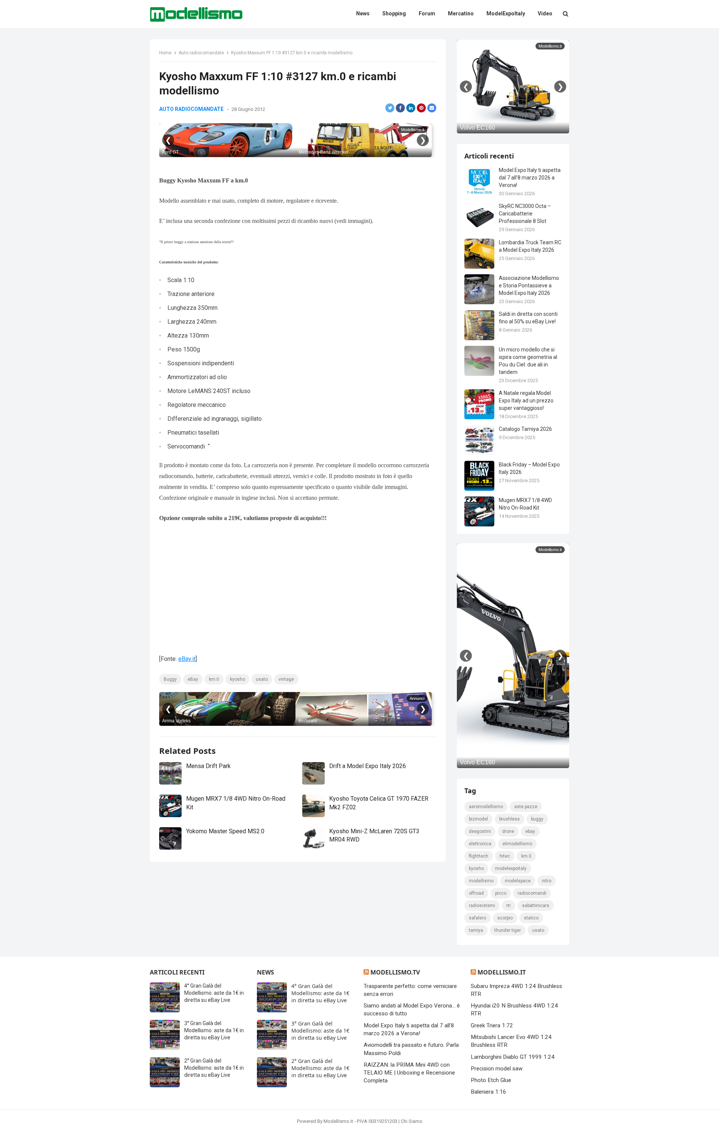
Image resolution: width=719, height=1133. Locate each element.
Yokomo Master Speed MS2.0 (225, 831)
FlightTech (478, 856)
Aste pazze (525, 806)
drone (508, 831)
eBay (193, 679)
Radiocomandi (532, 893)
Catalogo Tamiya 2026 (525, 429)
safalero (477, 918)
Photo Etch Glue (491, 1080)
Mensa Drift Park (208, 766)
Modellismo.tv (395, 972)
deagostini (480, 831)
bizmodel (478, 819)
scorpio (505, 918)
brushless (509, 819)
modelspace (518, 880)
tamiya (476, 930)
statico (531, 918)
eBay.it (186, 658)
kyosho (237, 679)
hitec (505, 856)
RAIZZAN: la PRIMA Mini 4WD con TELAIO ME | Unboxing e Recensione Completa (409, 1072)
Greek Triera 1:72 (492, 1025)
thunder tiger (507, 930)
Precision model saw (496, 1068)
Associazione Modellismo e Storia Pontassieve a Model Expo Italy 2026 (529, 285)
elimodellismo (517, 843)
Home (165, 52)
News (265, 972)
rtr (508, 905)
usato (262, 679)
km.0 (214, 679)
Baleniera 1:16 (488, 1091)
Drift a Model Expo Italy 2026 (367, 766)
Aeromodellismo (486, 806)
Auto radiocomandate (201, 52)
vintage (286, 679)
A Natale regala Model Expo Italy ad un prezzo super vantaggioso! (526, 400)
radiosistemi (482, 905)
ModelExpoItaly (511, 868)
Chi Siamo (411, 1121)
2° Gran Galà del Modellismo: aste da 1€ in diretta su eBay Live (214, 1068)
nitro (546, 880)
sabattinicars (535, 905)
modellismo (481, 880)
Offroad (476, 893)
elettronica (480, 843)
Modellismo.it (501, 972)
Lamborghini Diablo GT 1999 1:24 (513, 1057)
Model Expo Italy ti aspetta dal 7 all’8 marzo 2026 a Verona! (530, 177)
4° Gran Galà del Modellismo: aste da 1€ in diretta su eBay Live (214, 993)
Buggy (170, 679)
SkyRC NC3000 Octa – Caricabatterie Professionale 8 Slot (525, 213)
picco (500, 893)
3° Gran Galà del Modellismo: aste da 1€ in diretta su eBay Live (214, 1030)
